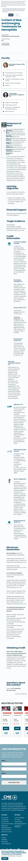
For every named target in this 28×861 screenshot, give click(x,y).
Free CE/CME (4, 817)
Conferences (4, 819)
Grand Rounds (18, 821)
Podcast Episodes (6, 827)
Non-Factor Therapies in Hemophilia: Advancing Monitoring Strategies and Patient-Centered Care (17, 720)
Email (3, 773)
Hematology (7, 713)
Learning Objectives (5, 136)
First (3, 766)
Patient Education (6, 829)
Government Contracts (18, 826)
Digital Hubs (4, 825)
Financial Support (5, 139)
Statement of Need (5, 131)
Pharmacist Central (6, 831)
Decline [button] (17, 15)
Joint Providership (19, 817)
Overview (3, 837)
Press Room (4, 841)
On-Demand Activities (7, 823)
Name (3, 761)
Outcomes (17, 819)
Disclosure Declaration (5, 150)
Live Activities (5, 821)
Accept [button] (11, 15)
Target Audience (5, 143)
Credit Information (5, 146)
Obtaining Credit (5, 154)
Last (3, 771)
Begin (5, 858)
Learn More (6, 733)
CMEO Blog (4, 839)
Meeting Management (20, 823)
